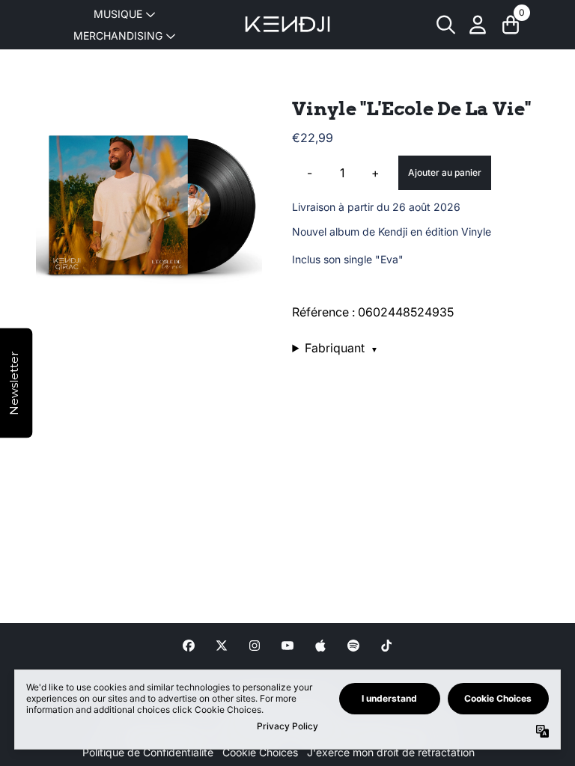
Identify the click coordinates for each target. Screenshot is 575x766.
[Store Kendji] (287, 24)
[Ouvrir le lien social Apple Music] (320, 645)
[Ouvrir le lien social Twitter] (221, 645)
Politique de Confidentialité (147, 752)
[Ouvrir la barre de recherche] (444, 24)
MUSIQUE (118, 13)
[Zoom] (149, 210)
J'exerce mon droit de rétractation (391, 752)
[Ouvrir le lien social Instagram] (254, 645)
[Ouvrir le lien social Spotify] (353, 645)
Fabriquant (341, 347)
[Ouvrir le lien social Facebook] (188, 645)
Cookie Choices (260, 752)
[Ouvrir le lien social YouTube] (287, 645)
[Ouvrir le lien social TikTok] (386, 645)
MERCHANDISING (117, 35)
